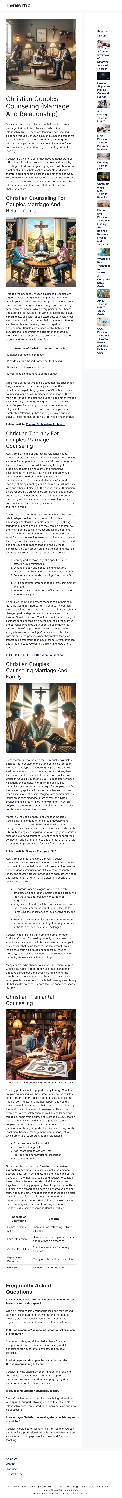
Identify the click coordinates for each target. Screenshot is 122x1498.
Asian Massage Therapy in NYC (102, 116)
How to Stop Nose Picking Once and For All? (103, 89)
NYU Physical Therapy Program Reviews (102, 142)
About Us (11, 1458)
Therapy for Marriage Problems (45, 424)
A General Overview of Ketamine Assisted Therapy (103, 60)
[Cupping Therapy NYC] (103, 156)
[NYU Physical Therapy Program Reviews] (103, 128)
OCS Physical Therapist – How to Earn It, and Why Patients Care (103, 340)
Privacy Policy (14, 1474)
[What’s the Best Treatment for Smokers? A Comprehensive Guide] (103, 252)
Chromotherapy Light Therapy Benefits (103, 190)
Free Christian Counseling (46, 655)
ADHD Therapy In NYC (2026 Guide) (102, 307)
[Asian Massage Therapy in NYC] (103, 104)
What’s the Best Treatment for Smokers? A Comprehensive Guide (103, 272)
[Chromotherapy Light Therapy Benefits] (103, 176)
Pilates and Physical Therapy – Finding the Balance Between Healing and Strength (103, 227)
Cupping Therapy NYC (102, 166)
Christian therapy (16, 457)
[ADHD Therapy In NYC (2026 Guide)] (103, 293)
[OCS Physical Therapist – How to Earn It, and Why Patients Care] (103, 321)
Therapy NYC (18, 5)
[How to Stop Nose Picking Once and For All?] (103, 76)
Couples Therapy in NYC (41, 851)
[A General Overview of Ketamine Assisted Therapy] (103, 44)
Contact (10, 1463)
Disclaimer (12, 1468)
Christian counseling (44, 293)
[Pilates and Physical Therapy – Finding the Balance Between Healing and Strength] (103, 203)
